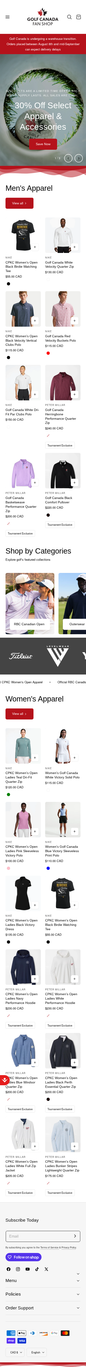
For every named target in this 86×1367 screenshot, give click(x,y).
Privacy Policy (68, 1247)
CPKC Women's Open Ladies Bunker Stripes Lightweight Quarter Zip (62, 1166)
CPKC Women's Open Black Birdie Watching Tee (22, 267)
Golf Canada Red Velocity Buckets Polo (60, 338)
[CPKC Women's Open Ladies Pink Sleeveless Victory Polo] (23, 819)
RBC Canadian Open (29, 624)
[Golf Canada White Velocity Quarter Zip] (62, 235)
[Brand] (58, 656)
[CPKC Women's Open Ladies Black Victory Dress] (23, 893)
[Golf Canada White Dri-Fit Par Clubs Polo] (23, 382)
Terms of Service (49, 1247)
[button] (7, 17)
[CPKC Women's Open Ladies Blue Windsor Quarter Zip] (23, 1050)
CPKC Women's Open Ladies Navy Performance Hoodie (22, 998)
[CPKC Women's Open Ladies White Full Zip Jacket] (23, 1134)
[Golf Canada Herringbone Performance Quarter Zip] (62, 382)
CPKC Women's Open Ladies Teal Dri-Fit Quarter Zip (22, 777)
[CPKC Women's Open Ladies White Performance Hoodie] (62, 967)
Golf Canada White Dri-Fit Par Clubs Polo (22, 412)
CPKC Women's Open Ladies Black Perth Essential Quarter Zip (61, 1082)
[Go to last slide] (68, 158)
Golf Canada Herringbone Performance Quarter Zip (60, 416)
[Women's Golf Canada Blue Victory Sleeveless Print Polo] (62, 819)
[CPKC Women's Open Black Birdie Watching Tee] (23, 235)
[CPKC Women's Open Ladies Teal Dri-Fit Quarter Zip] (23, 746)
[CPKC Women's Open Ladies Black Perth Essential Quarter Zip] (62, 1050)
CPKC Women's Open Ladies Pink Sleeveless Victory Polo (22, 851)
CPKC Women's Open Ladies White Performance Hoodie (61, 998)
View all (17, 203)
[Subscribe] (75, 1236)
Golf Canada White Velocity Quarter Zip (59, 265)
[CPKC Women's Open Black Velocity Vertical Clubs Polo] (23, 309)
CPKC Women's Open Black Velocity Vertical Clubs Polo (22, 340)
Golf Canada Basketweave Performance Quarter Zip (21, 504)
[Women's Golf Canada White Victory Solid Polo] (62, 746)
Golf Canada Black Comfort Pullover (58, 500)
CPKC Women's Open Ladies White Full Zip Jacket (22, 1166)
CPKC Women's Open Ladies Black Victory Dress (22, 924)
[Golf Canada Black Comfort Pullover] (62, 470)
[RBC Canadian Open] (30, 603)
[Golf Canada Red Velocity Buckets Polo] (62, 309)
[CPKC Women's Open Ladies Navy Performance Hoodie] (23, 967)
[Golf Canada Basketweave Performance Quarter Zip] (23, 470)
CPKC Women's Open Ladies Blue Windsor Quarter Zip (22, 1082)
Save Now (43, 144)
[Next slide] (79, 158)
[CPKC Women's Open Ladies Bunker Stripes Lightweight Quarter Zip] (62, 1134)
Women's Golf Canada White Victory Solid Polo (62, 775)
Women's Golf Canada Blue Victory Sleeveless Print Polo (62, 851)
